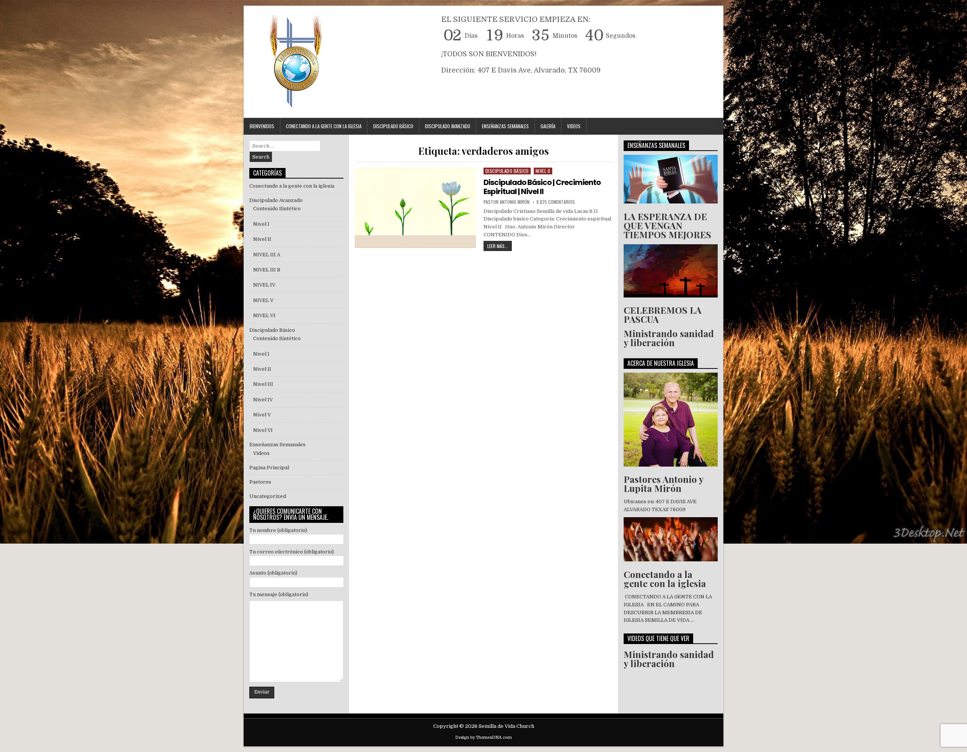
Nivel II (543, 171)
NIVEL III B (266, 270)
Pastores (260, 482)
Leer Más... (499, 245)
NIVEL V (264, 300)
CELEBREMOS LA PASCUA (662, 314)
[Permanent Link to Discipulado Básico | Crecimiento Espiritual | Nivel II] (415, 208)
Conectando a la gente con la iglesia (291, 186)
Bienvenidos (262, 126)
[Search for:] (284, 146)
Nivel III (263, 384)
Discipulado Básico (393, 126)
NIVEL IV (264, 285)
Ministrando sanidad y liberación (669, 337)
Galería (548, 126)
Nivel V (262, 415)
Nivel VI (263, 430)
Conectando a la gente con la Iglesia (323, 126)
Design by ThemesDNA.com (483, 737)
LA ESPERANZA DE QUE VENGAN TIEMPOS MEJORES (667, 225)
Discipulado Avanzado (447, 126)
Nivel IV (263, 399)
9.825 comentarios (555, 202)
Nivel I (261, 224)
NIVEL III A (266, 254)
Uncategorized (267, 496)
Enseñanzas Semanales (505, 126)
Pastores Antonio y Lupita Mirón (663, 483)
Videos (574, 126)
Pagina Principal (269, 467)
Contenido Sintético (277, 208)
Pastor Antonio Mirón (507, 202)
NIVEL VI (264, 315)
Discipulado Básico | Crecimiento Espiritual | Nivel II (542, 187)
